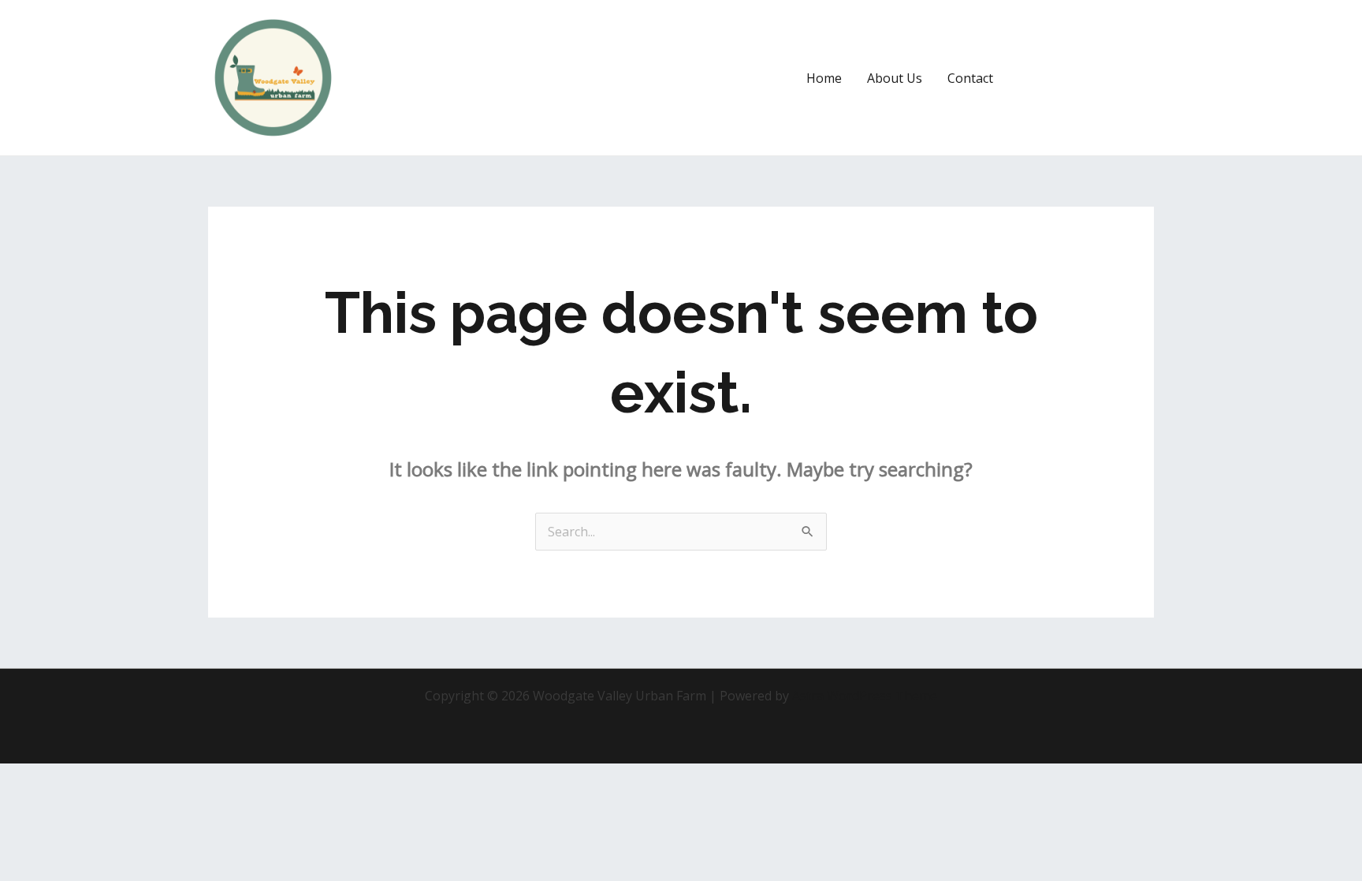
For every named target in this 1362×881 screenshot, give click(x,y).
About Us (894, 78)
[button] (1088, 78)
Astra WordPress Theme (864, 695)
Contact (970, 78)
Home (824, 78)
